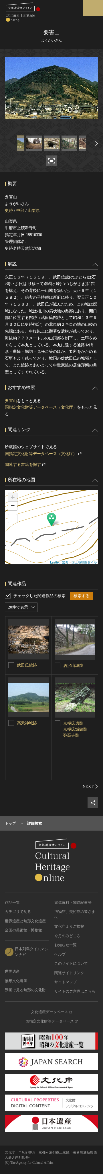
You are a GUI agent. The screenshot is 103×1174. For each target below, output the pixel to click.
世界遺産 (12, 971)
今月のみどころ (67, 936)
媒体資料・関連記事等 (73, 902)
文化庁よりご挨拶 (69, 926)
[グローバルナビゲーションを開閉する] (93, 8)
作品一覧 (12, 902)
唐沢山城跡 (73, 665)
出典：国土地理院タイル (79, 562)
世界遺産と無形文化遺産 (25, 921)
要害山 (11, 401)
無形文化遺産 (16, 981)
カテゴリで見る (18, 911)
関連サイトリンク (69, 973)
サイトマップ (65, 982)
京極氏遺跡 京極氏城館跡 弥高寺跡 (75, 729)
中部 (20, 210)
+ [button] (13, 497)
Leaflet (55, 562)
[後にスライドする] (95, 143)
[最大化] (12, 518)
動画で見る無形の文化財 (25, 990)
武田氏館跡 (27, 665)
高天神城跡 (27, 723)
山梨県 (34, 210)
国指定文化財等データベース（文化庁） (41, 407)
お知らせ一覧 (65, 945)
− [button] (13, 505)
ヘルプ (60, 954)
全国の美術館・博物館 (23, 930)
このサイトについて (71, 963)
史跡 (9, 210)
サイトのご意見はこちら (74, 991)
